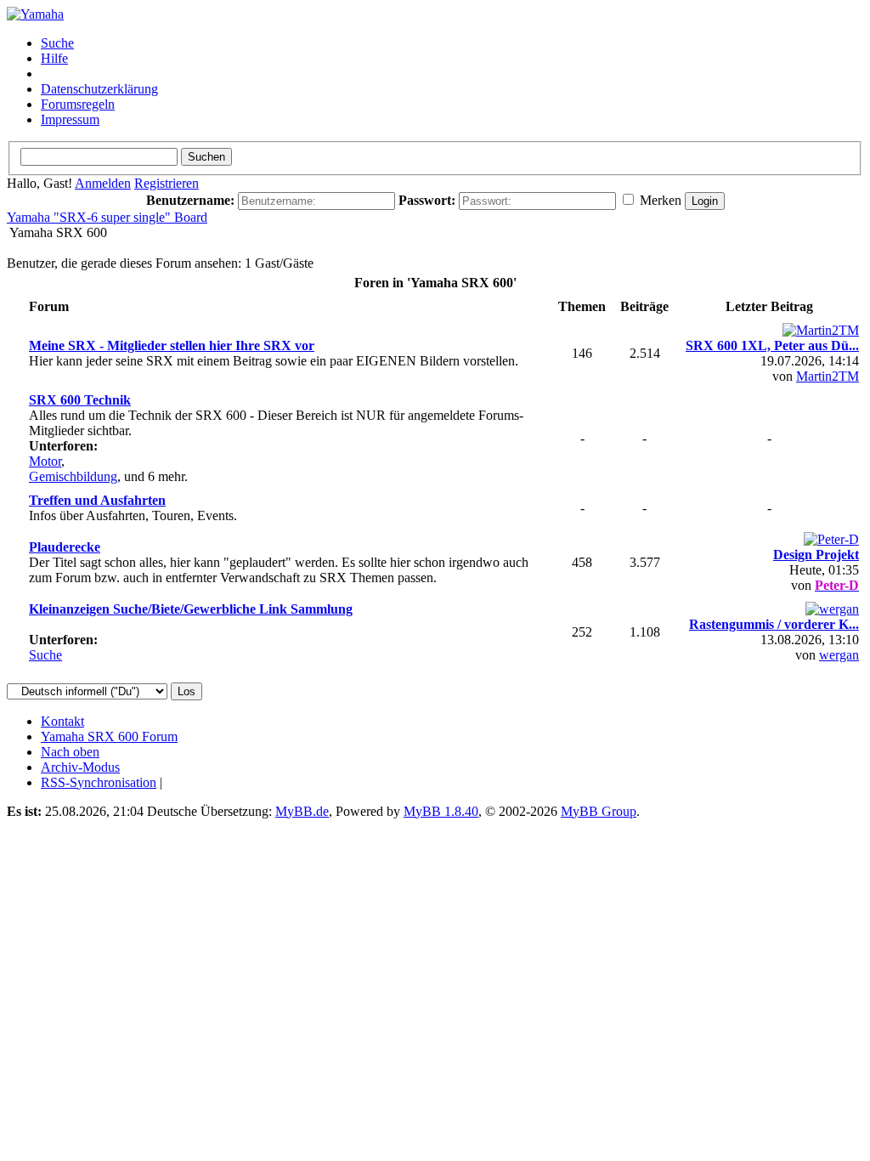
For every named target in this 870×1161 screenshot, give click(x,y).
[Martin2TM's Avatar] (820, 330)
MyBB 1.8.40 (441, 811)
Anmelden (103, 183)
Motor (45, 461)
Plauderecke (64, 547)
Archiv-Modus (80, 767)
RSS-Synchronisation (98, 782)
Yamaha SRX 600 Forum (109, 736)
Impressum (70, 119)
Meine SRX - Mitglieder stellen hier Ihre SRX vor (171, 345)
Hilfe (54, 58)
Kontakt (62, 721)
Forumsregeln (78, 104)
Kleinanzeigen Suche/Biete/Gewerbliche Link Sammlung (191, 609)
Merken (658, 200)
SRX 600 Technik (80, 400)
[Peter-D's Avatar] (831, 539)
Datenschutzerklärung (99, 89)
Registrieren (166, 183)
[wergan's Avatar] (832, 609)
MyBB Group (598, 811)
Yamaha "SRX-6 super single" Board (107, 217)
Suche (57, 43)
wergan (839, 655)
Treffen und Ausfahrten (97, 500)
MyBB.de (302, 811)
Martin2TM (827, 376)
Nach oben (70, 752)
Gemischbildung (73, 476)
